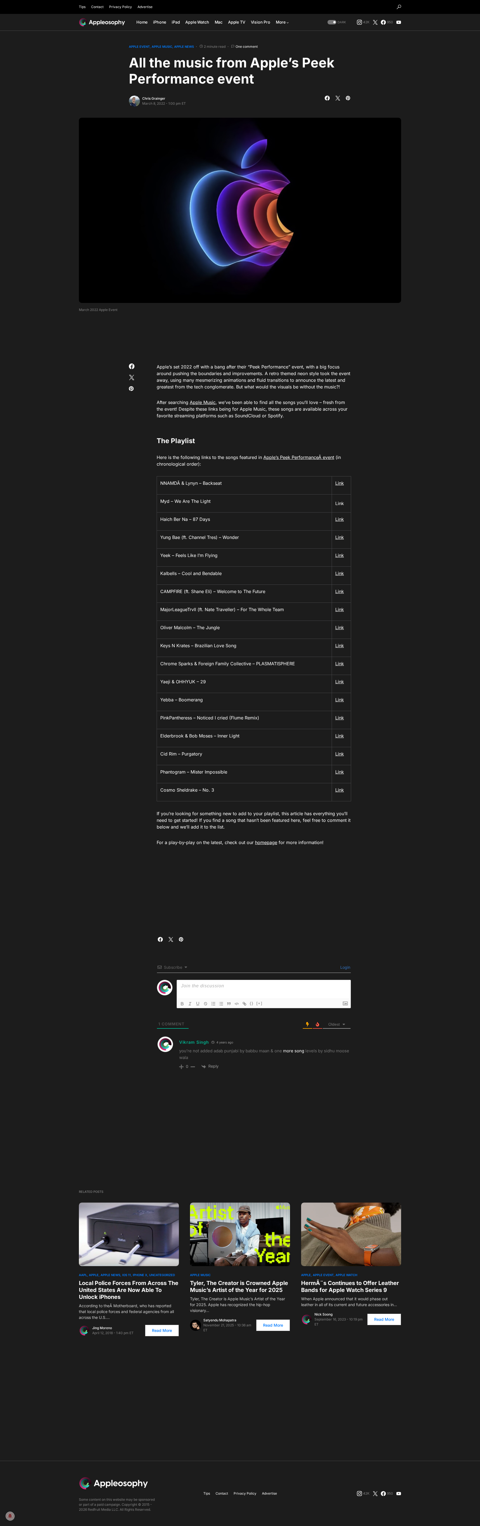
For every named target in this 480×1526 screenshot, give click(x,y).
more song (293, 1050)
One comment (247, 46)
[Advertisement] (240, 335)
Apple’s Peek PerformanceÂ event (298, 457)
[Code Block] (237, 1003)
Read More (162, 1330)
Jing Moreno (102, 1328)
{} (252, 1003)
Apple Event (139, 47)
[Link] (244, 1003)
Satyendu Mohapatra (219, 1320)
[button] (399, 7)
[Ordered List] (213, 1003)
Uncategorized (162, 1275)
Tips (82, 7)
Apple (94, 1275)
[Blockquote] (229, 1003)
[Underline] (198, 1003)
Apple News (184, 47)
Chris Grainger (153, 98)
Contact (97, 7)
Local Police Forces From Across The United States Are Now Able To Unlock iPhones (128, 1290)
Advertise (145, 7)
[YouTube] (398, 22)
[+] (259, 1003)
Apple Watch (346, 1275)
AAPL (83, 1275)
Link (339, 483)
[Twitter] (375, 22)
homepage (266, 842)
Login (344, 967)
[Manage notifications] (10, 1516)
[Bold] (182, 1003)
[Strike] (205, 1003)
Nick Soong (323, 1314)
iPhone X (140, 1275)
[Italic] (190, 1003)
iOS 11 (126, 1275)
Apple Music (162, 47)
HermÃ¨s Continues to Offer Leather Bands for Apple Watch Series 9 (350, 1286)
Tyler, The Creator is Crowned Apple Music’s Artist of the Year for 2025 (239, 1286)
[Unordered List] (221, 1003)
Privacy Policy (120, 7)
